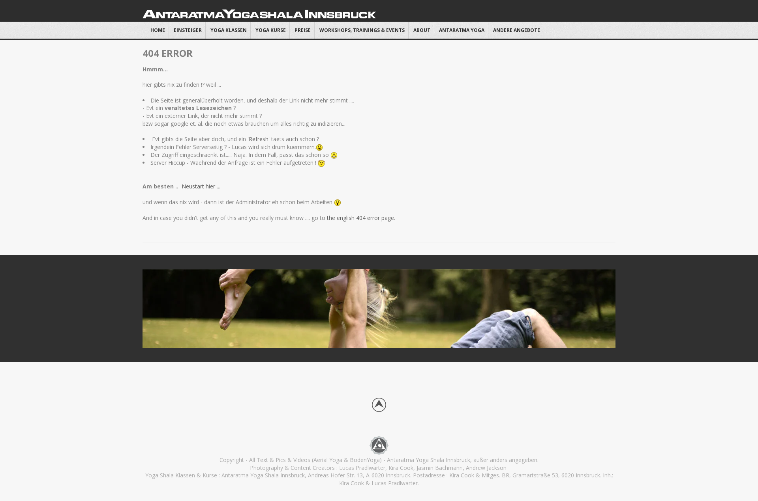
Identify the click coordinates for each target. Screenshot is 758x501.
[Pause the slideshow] (591, 309)
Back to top (379, 405)
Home (157, 30)
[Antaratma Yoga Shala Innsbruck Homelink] (379, 445)
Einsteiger (188, 30)
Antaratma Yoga (461, 30)
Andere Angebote (516, 30)
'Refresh (258, 139)
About (421, 30)
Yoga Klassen (228, 30)
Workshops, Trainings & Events (362, 30)
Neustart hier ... (202, 186)
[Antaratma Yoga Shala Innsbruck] (261, 12)
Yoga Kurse (270, 30)
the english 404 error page (359, 218)
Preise (303, 30)
